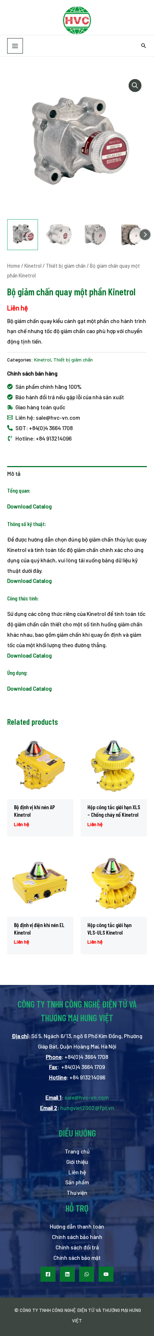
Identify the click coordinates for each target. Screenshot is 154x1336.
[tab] (77, 474)
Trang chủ (77, 1151)
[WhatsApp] (86, 1274)
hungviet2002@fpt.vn (87, 1107)
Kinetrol (33, 266)
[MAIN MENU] (15, 46)
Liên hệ (77, 1172)
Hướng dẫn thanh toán (77, 1226)
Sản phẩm (77, 1182)
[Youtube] (106, 1274)
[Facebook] (48, 1274)
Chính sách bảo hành (77, 1236)
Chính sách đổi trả (77, 1247)
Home (13, 266)
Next (145, 234)
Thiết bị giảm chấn (66, 266)
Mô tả (13, 473)
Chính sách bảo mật (77, 1257)
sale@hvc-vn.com (86, 1097)
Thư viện (77, 1192)
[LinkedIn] (67, 1274)
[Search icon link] (143, 46)
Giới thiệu (77, 1161)
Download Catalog (29, 580)
